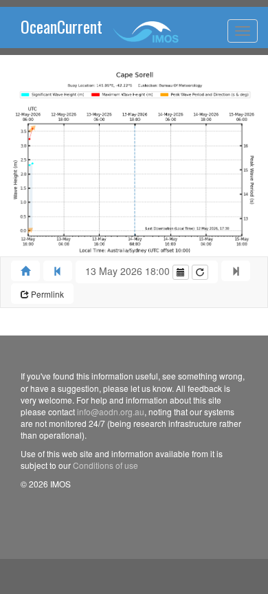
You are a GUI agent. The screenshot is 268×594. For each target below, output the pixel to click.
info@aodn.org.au (110, 411)
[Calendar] (180, 272)
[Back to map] (25, 271)
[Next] (235, 271)
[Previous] (57, 271)
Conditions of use (105, 465)
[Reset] (200, 272)
